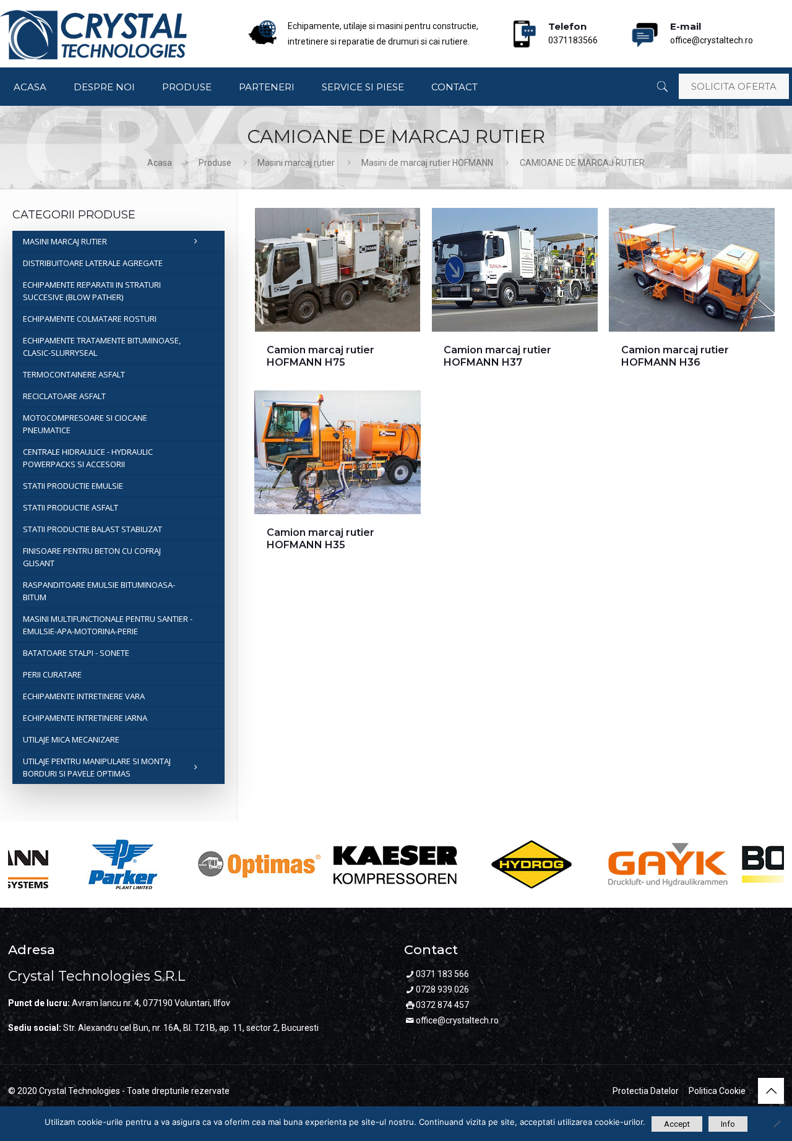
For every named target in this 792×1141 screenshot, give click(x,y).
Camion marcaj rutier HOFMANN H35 (320, 539)
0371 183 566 (442, 974)
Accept (677, 1124)
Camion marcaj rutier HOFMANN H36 (675, 356)
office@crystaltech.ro (711, 30)
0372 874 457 (442, 1005)
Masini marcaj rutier (296, 163)
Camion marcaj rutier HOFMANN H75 (320, 356)
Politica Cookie (717, 1091)
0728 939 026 (442, 989)
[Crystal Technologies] (93, 34)
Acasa (159, 163)
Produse (215, 163)
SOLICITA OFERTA (734, 86)
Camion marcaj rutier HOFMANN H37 (497, 356)
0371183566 (573, 30)
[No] (776, 1123)
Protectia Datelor (646, 1091)
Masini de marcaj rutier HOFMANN (427, 163)
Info (728, 1124)
